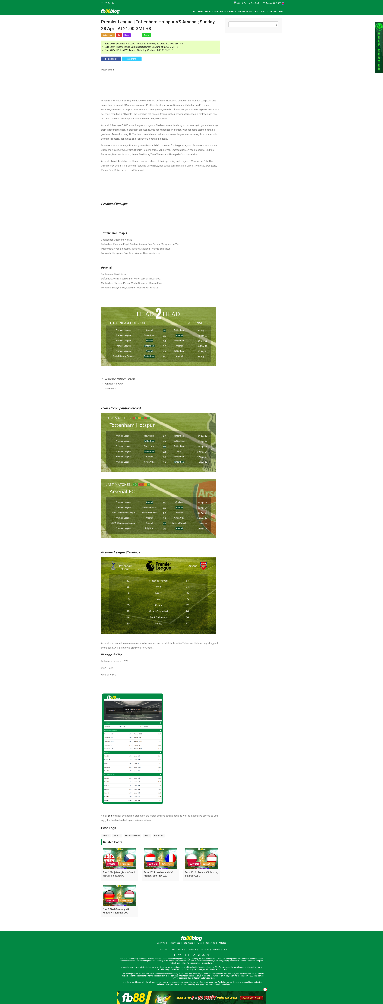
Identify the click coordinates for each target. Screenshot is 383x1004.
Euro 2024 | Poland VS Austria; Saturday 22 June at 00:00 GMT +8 (139, 50)
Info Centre (188, 943)
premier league (132, 835)
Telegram (131, 58)
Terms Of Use (174, 943)
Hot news (158, 835)
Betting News (125, 864)
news (147, 835)
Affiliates (222, 943)
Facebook (112, 58)
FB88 (109, 815)
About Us (161, 943)
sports (117, 835)
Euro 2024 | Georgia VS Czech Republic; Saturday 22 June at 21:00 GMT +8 (144, 43)
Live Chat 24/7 (252, 3)
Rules (199, 943)
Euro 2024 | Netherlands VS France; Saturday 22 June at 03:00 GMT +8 (141, 46)
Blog (226, 949)
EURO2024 (111, 864)
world (106, 835)
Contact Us (210, 943)
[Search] (275, 24)
